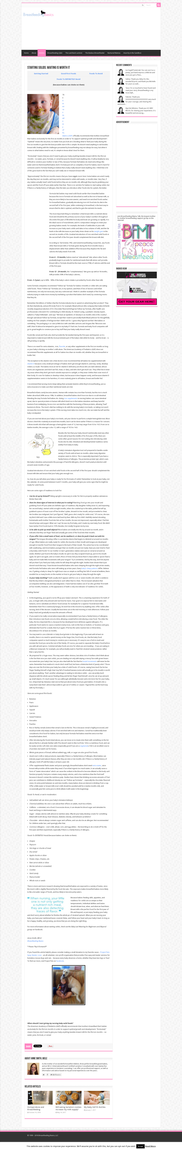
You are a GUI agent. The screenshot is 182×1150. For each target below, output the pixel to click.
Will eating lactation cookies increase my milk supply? (68, 1108)
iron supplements (70, 398)
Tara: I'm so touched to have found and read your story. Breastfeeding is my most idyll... (141, 90)
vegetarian (84, 746)
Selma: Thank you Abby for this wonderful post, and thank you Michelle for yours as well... (140, 81)
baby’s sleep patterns (90, 568)
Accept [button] (140, 1146)
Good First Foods (68, 74)
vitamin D (30, 364)
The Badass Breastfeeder (95, 53)
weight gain (98, 231)
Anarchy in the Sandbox (132, 53)
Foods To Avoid (96, 74)
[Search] (159, 5)
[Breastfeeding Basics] (38, 13)
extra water (96, 765)
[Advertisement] (110, 28)
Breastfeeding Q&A (54, 53)
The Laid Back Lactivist (73, 53)
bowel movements (90, 661)
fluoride (62, 346)
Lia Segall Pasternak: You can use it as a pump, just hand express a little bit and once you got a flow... (140, 72)
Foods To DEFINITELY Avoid (68, 79)
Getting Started (41, 74)
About (34, 53)
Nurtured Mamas (114, 53)
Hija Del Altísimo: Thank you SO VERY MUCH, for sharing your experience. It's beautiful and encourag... (141, 110)
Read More (150, 1146)
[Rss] (143, 5)
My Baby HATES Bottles (95, 1107)
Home (26, 53)
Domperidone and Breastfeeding (35, 1108)
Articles (42, 53)
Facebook (60, 961)
